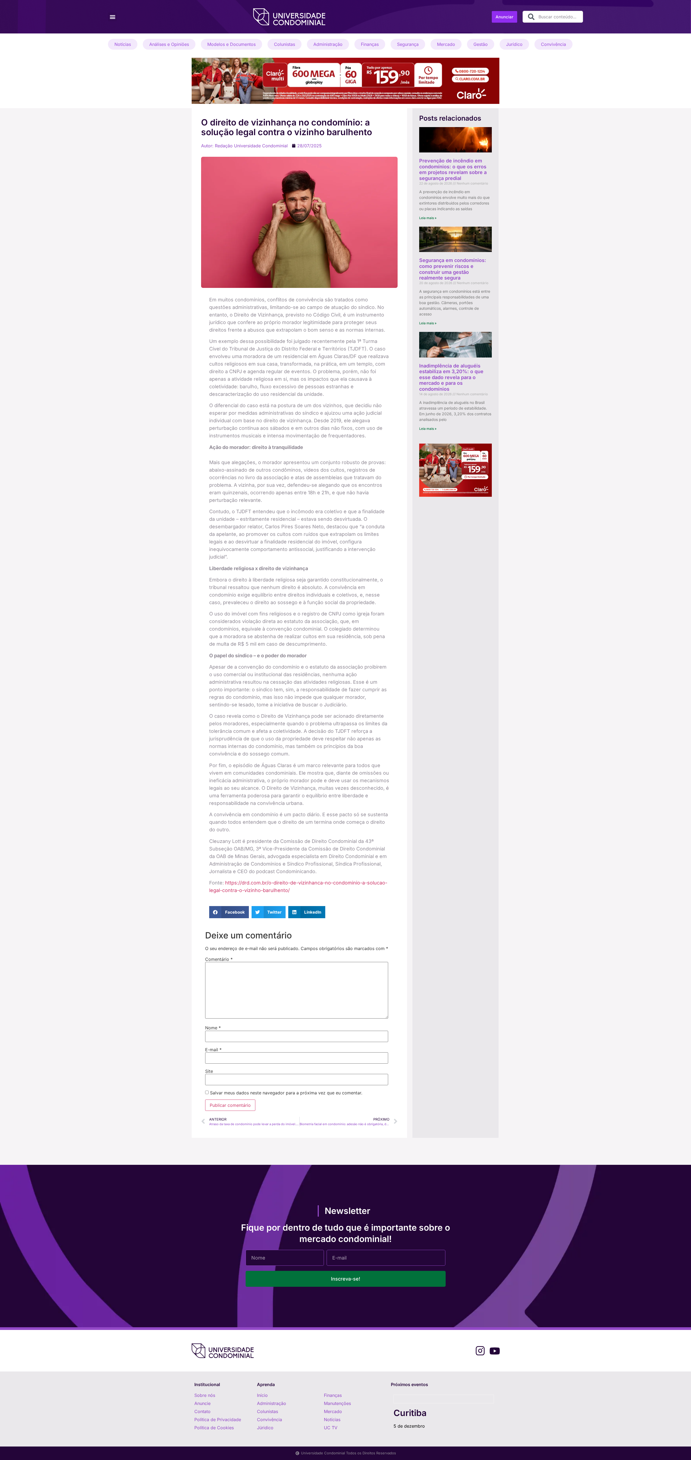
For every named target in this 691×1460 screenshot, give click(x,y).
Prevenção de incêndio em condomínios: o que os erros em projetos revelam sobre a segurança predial (453, 169)
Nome (213, 1028)
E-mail (213, 1049)
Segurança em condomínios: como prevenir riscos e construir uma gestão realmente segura (452, 269)
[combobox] (553, 17)
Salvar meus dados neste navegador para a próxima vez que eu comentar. (286, 1093)
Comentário (219, 959)
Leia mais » (427, 218)
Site (209, 1071)
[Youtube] (494, 1351)
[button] (112, 16)
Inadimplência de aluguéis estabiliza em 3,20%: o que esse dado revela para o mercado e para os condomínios (451, 377)
